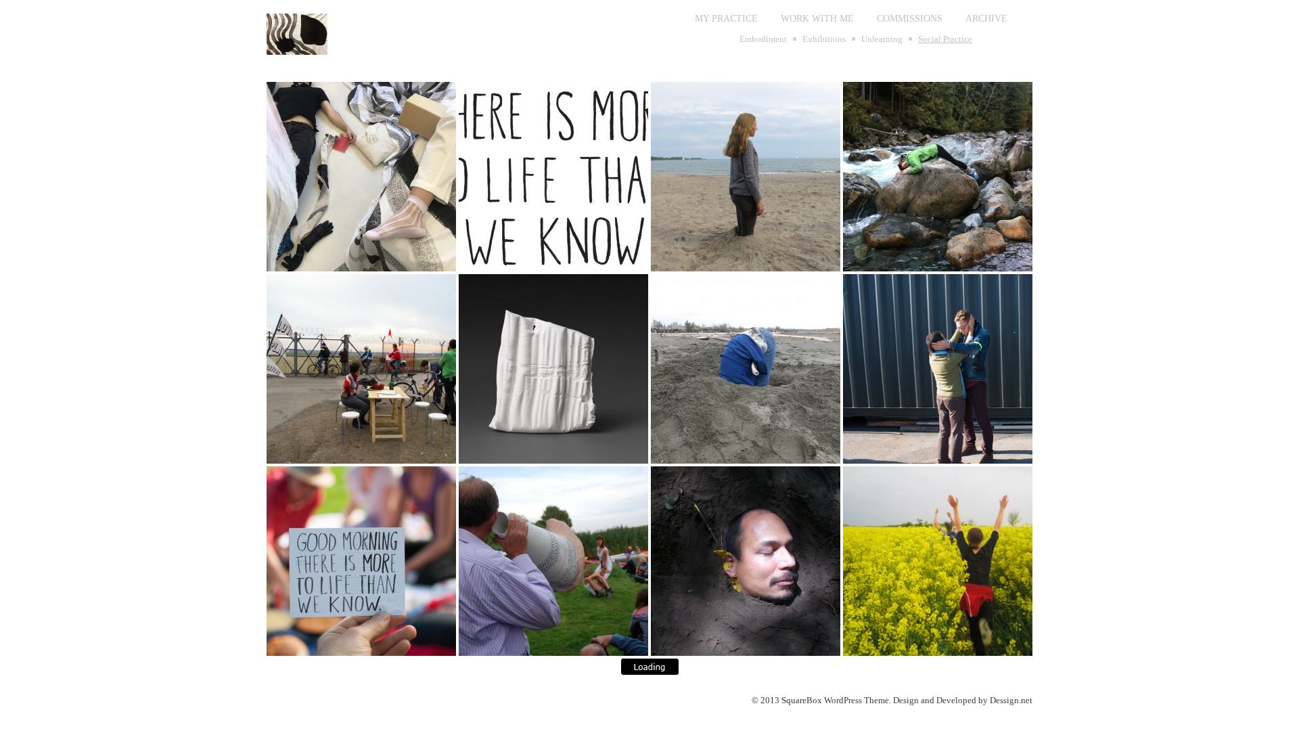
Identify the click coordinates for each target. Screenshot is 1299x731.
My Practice (726, 19)
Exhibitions (824, 39)
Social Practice (945, 39)
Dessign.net (1011, 700)
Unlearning (882, 39)
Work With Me (817, 19)
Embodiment (763, 39)
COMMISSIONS (909, 19)
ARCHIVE (986, 19)
